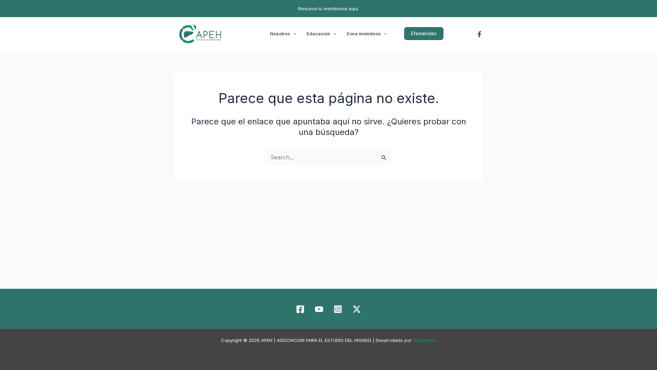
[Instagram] (338, 309)
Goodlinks (424, 340)
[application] (293, 33)
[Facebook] (479, 34)
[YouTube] (319, 309)
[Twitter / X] (356, 309)
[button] (424, 33)
